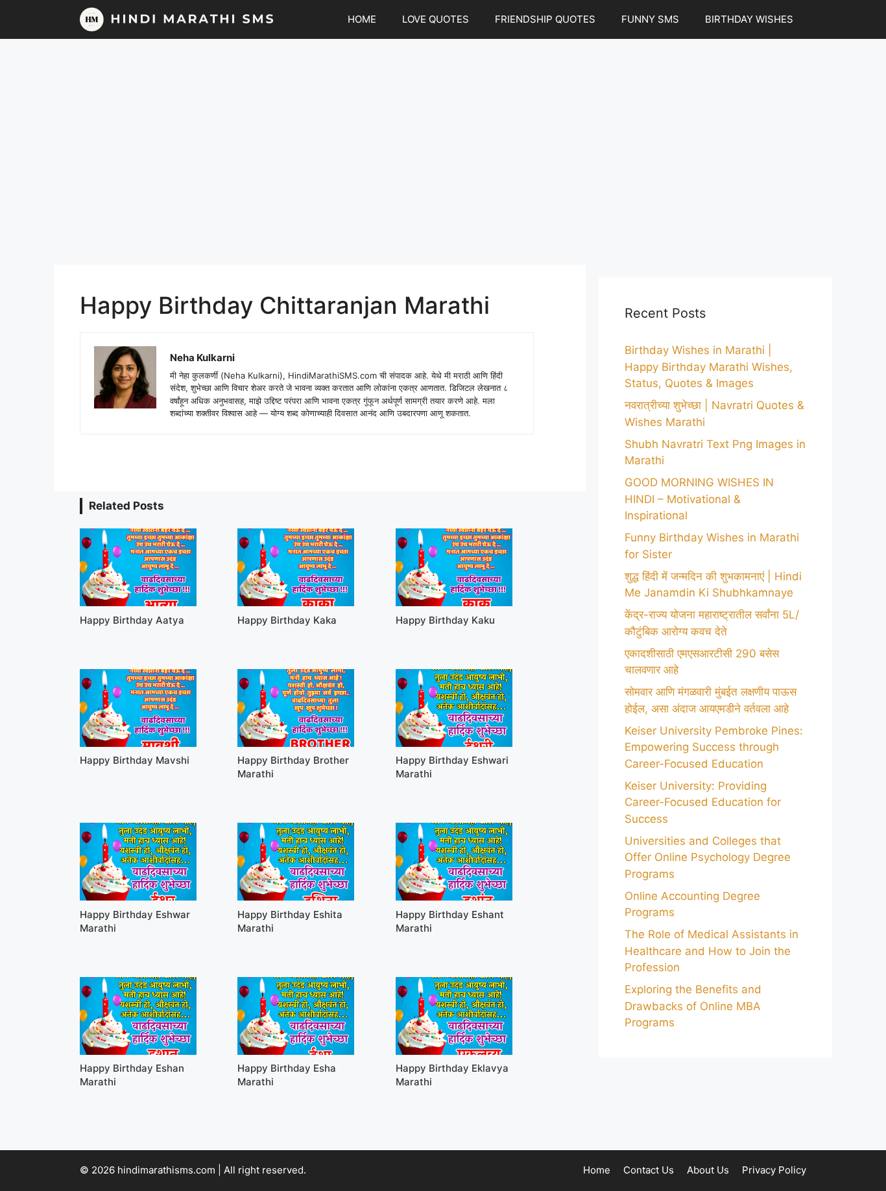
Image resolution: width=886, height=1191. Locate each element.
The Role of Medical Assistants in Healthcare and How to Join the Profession (711, 951)
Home (596, 1170)
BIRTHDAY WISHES (749, 19)
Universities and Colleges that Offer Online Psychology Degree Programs (708, 857)
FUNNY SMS (650, 19)
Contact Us (648, 1170)
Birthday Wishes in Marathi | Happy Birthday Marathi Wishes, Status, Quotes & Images (709, 367)
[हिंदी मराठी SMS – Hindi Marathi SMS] (177, 19)
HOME (362, 19)
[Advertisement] (443, 151)
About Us (708, 1170)
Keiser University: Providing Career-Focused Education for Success (703, 802)
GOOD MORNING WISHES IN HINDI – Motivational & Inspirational (699, 499)
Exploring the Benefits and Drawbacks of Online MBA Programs (693, 1006)
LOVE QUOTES (435, 19)
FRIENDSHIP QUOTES (545, 19)
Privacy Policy (774, 1170)
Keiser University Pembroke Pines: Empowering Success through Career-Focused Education (714, 747)
